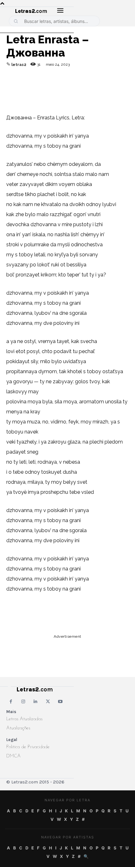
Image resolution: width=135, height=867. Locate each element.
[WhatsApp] (56, 86)
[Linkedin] (84, 86)
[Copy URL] (12, 86)
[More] (99, 86)
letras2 (18, 65)
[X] (70, 86)
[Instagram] (23, 701)
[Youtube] (60, 701)
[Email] (27, 86)
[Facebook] (41, 86)
